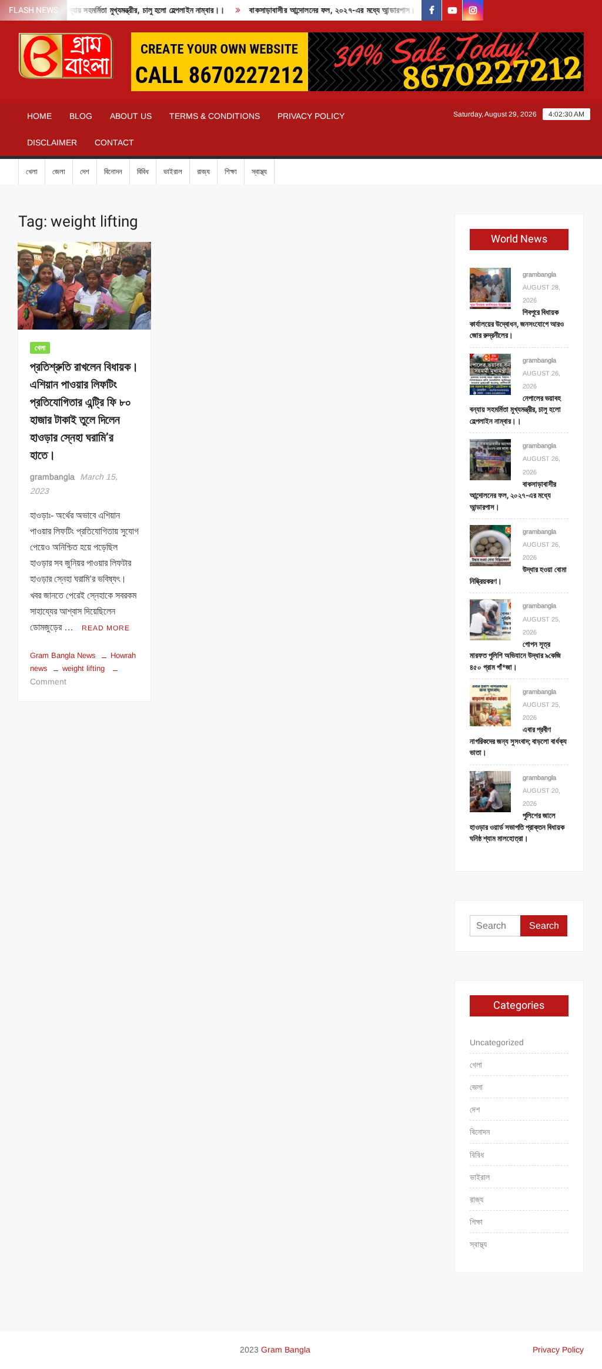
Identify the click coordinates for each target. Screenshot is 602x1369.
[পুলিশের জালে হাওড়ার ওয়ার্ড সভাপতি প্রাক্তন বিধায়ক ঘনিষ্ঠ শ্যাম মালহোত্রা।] (490, 791)
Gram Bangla (285, 1349)
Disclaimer (52, 142)
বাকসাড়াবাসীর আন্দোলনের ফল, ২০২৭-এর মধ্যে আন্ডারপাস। (320, 10)
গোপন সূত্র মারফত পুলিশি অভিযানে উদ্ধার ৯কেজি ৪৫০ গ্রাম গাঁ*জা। (515, 656)
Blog (80, 116)
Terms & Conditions (214, 116)
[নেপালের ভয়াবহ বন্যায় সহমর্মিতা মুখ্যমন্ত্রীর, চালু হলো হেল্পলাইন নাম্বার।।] (490, 373)
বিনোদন (113, 171)
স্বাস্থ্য (259, 171)
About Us (131, 116)
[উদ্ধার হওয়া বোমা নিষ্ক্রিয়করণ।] (490, 545)
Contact (114, 142)
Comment (48, 681)
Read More (106, 628)
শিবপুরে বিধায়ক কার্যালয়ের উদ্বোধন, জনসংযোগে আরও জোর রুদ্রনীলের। (517, 324)
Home (39, 116)
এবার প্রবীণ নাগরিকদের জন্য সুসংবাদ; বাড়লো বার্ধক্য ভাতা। (518, 741)
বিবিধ (143, 171)
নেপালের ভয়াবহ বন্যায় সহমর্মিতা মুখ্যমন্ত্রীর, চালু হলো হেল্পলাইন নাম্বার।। (515, 410)
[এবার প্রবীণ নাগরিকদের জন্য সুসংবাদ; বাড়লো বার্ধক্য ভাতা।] (490, 705)
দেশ (84, 171)
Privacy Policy (311, 116)
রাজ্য (203, 171)
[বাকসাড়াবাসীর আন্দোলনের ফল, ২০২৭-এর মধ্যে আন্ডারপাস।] (490, 459)
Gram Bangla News (63, 655)
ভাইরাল (172, 171)
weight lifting (83, 668)
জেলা (58, 171)
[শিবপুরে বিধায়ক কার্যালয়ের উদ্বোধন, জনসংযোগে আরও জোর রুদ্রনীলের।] (490, 288)
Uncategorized (497, 1042)
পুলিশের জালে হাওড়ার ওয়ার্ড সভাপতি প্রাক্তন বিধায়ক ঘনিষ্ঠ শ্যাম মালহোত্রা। (517, 827)
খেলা (32, 171)
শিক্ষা (231, 171)
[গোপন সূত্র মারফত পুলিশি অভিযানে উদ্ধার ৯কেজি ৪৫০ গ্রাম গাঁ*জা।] (490, 619)
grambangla (52, 476)
